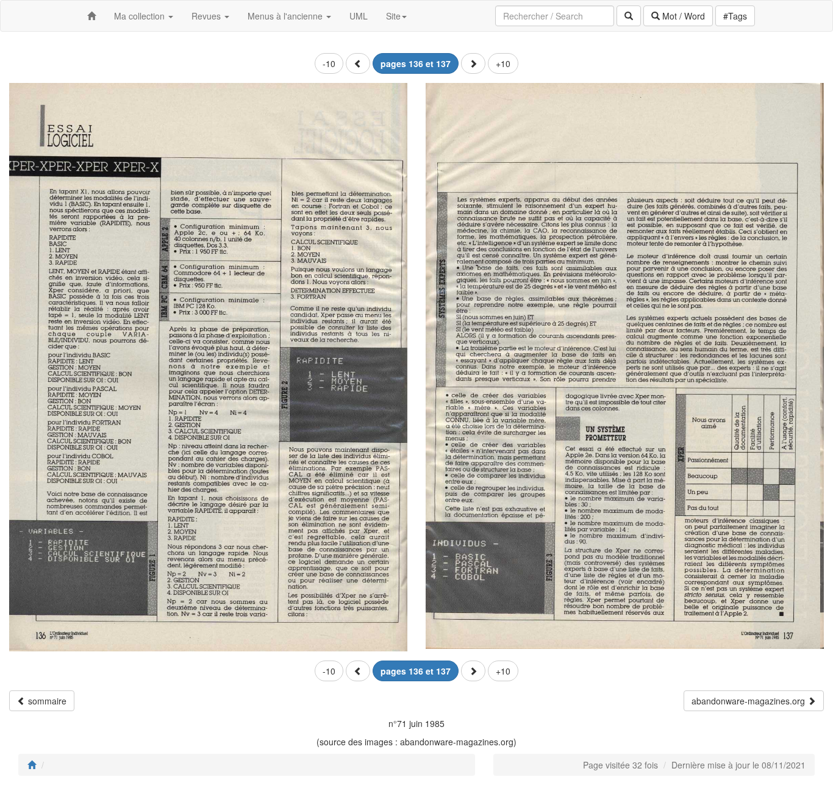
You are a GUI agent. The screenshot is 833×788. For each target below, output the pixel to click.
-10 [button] (329, 63)
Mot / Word (682, 16)
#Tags (735, 16)
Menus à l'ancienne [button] (286, 16)
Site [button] (393, 16)
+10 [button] (503, 63)
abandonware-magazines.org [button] (749, 701)
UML (358, 16)
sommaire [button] (46, 701)
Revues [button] (207, 16)
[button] (358, 63)
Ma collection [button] (140, 16)
